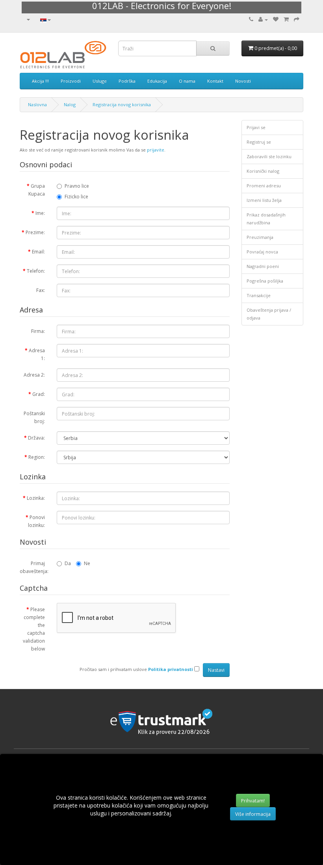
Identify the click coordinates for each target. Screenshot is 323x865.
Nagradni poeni (263, 266)
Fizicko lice (76, 196)
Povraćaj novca (262, 252)
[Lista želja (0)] (275, 19)
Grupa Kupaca (36, 190)
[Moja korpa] (286, 19)
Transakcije (259, 295)
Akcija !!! (40, 81)
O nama (187, 81)
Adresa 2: (34, 375)
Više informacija (253, 814)
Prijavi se (256, 127)
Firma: (38, 331)
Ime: (40, 213)
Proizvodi (71, 81)
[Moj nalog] (263, 19)
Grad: (38, 394)
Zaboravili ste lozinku (269, 156)
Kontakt (215, 81)
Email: (38, 251)
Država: (36, 437)
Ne (87, 563)
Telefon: (36, 271)
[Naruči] (296, 19)
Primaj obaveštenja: (34, 567)
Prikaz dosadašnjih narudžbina (266, 218)
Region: (36, 457)
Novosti (243, 81)
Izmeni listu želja (264, 200)
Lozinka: (36, 498)
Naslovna (37, 104)
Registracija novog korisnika (122, 104)
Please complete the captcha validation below (34, 629)
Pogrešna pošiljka (265, 281)
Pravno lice (77, 186)
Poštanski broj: (34, 417)
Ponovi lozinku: (36, 521)
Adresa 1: (37, 354)
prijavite (155, 150)
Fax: (40, 290)
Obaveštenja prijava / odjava (269, 314)
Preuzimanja (260, 237)
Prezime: (35, 232)
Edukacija (157, 81)
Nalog (70, 104)
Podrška (127, 81)
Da (68, 563)
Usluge (100, 81)
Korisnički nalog (263, 171)
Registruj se (259, 142)
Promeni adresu (264, 186)
